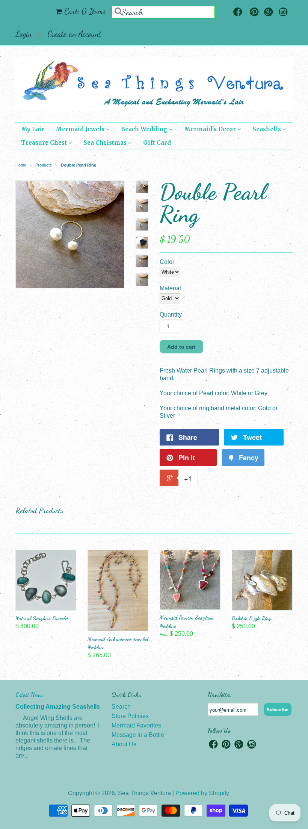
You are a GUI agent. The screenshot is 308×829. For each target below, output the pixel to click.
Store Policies (130, 716)
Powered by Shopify (202, 793)
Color (167, 262)
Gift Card (157, 142)
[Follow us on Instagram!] (283, 13)
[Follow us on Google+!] (268, 13)
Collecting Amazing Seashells (57, 706)
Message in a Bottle (138, 735)
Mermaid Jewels (81, 129)
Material (170, 288)
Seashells (267, 129)
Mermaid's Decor (210, 129)
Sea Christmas (105, 142)
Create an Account (74, 34)
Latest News (29, 694)
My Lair (32, 129)
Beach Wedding (145, 129)
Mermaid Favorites (136, 725)
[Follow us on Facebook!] (237, 13)
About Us (124, 744)
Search (121, 706)
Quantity (171, 314)
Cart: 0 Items (85, 11)
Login (23, 34)
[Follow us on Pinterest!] (254, 13)
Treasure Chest (44, 142)
